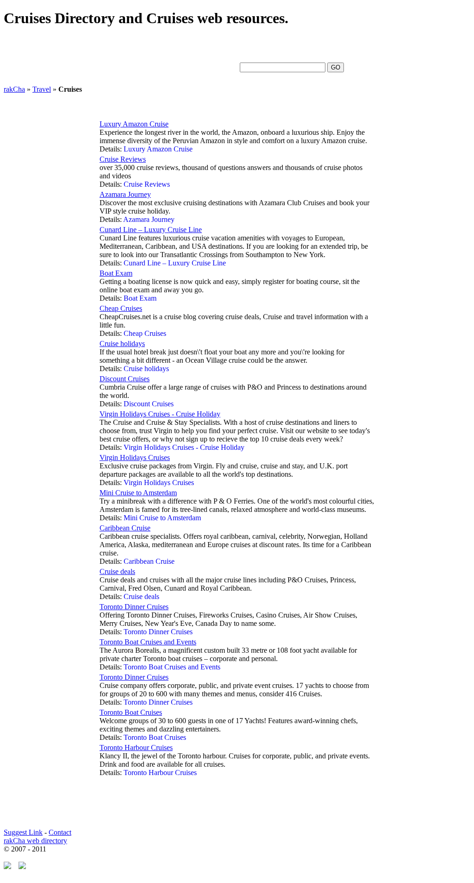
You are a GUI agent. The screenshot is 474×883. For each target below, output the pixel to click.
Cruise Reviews (123, 159)
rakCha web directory (35, 841)
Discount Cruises (125, 379)
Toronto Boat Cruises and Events (148, 642)
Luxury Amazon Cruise (134, 124)
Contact (60, 832)
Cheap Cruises (121, 308)
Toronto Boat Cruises (131, 712)
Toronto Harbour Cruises (136, 747)
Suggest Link (23, 832)
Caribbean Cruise (125, 528)
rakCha (14, 89)
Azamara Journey (125, 194)
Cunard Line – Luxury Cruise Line (151, 229)
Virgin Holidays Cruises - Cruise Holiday (160, 414)
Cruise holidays (122, 343)
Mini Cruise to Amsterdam (138, 493)
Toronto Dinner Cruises (134, 607)
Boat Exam (116, 273)
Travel (41, 89)
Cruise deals (117, 571)
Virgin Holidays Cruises (135, 457)
